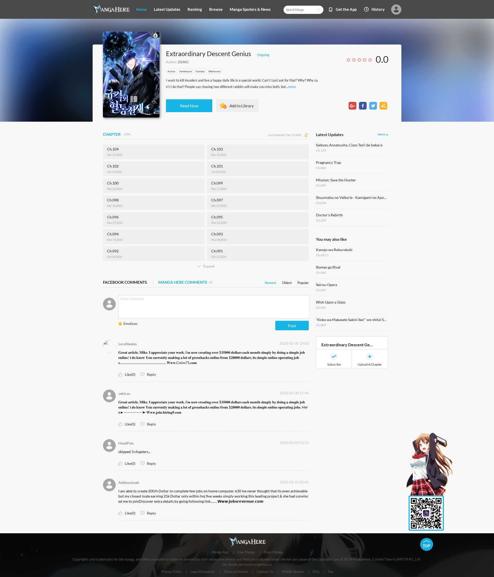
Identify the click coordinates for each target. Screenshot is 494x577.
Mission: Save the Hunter (336, 180)
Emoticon (130, 324)
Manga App (219, 552)
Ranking (195, 9)
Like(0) (130, 374)
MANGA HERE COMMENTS (185, 282)
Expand (208, 266)
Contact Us (265, 571)
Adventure (185, 71)
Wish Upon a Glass (331, 302)
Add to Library (242, 105)
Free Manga (246, 552)
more (292, 87)
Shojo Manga (273, 552)
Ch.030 (321, 203)
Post (292, 325)
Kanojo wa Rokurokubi (334, 249)
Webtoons (214, 71)
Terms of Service (236, 571)
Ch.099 (321, 185)
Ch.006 (321, 168)
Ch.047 (321, 290)
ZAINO (183, 62)
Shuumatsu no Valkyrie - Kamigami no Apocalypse (352, 197)
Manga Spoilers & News (250, 9)
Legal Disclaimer (202, 571)
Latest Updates (167, 9)
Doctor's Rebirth (329, 215)
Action (171, 71)
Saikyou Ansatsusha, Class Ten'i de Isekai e (349, 145)
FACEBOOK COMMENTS (125, 282)
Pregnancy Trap (328, 162)
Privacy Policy (171, 571)
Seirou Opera (326, 284)
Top (330, 571)
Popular (303, 282)
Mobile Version (293, 571)
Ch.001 (321, 307)
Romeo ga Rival (328, 267)
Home (141, 9)
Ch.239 (321, 220)
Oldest (287, 282)
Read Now (189, 105)
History (378, 9)
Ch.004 (321, 272)
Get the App (346, 9)
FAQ (316, 571)
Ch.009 (321, 325)
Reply (151, 374)
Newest (270, 282)
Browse (216, 9)
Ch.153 (321, 150)
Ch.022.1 (322, 255)
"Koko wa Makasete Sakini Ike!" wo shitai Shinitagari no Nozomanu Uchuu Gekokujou (352, 319)
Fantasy (200, 71)
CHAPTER (117, 134)
